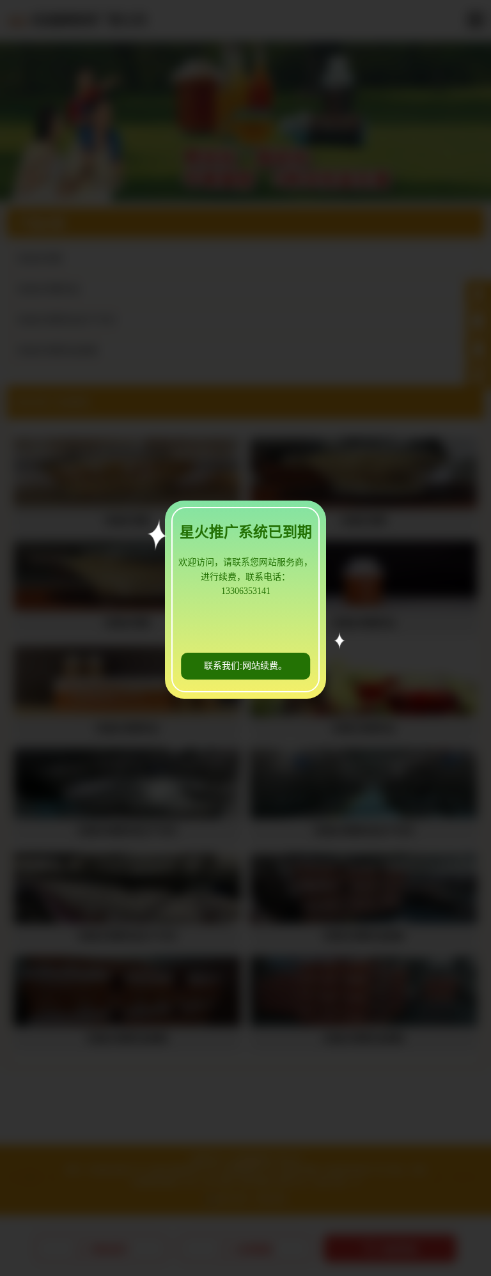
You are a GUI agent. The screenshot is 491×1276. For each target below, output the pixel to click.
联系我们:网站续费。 (245, 666)
